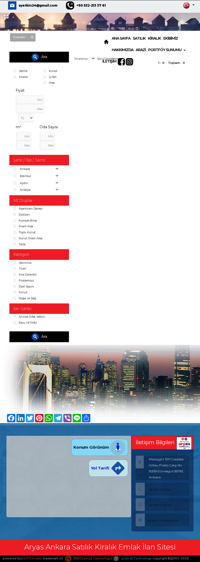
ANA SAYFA (121, 38)
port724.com (31, 558)
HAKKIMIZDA (122, 50)
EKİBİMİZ (170, 38)
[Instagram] (130, 61)
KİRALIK (154, 38)
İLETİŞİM (109, 61)
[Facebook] (122, 61)
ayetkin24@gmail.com (37, 5)
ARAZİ (141, 50)
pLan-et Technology (136, 558)
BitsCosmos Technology (92, 558)
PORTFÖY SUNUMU (165, 50)
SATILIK (139, 38)
